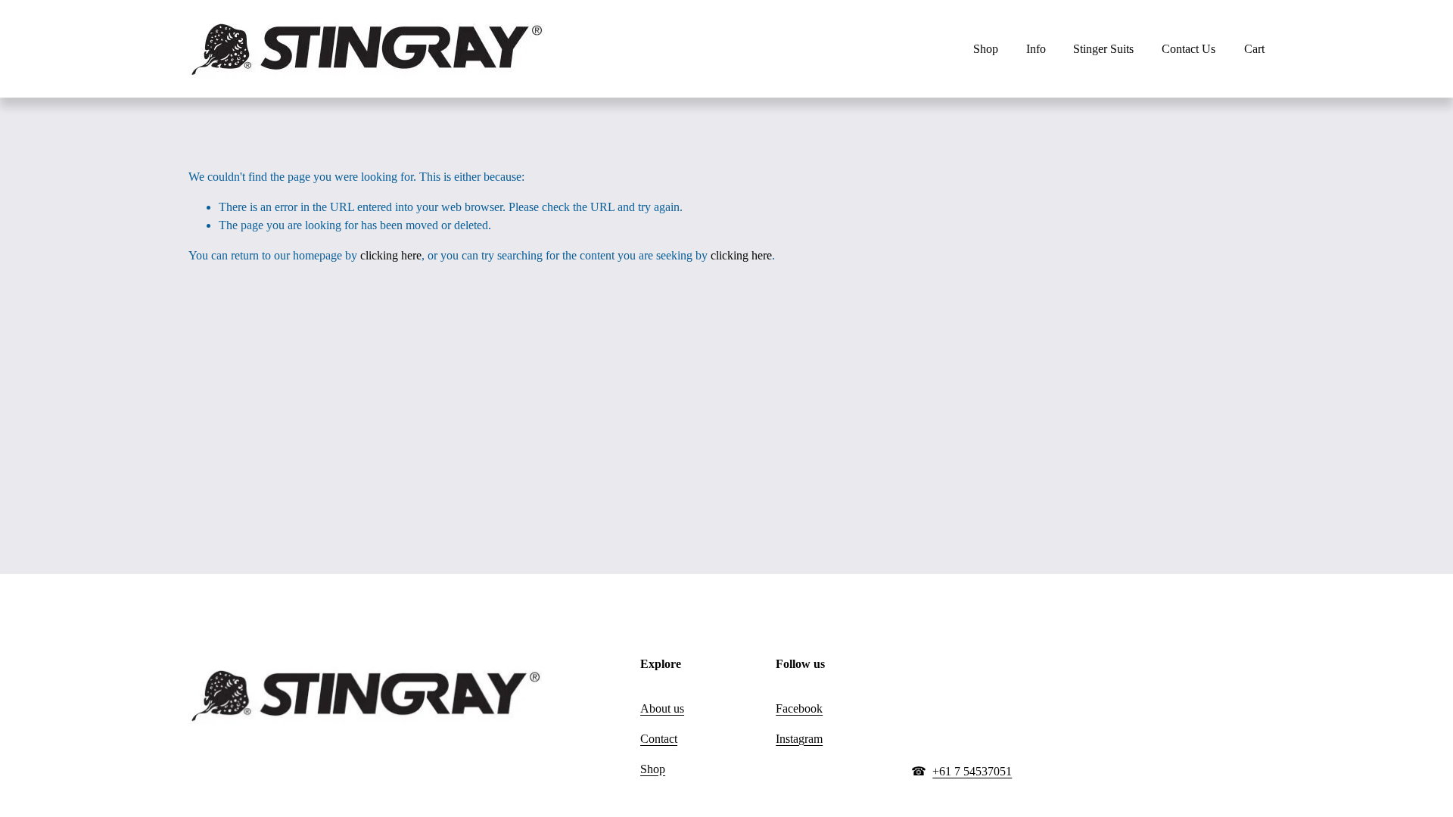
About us (662, 708)
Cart (1254, 48)
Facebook (799, 708)
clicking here (391, 255)
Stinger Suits (1103, 48)
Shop (652, 769)
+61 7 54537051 (972, 771)
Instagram (799, 738)
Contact (658, 738)
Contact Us (1188, 48)
